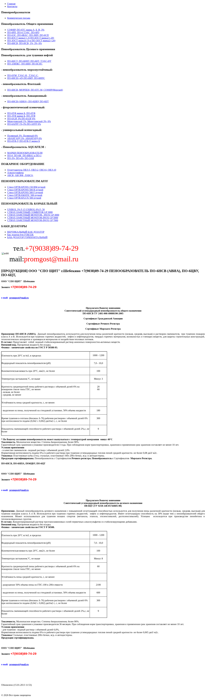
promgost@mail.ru (19, 297)
